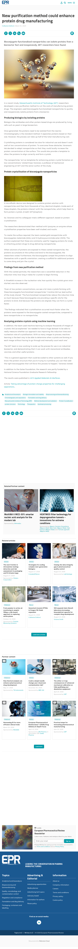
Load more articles (39, 634)
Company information (61, 885)
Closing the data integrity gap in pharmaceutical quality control (63, 567)
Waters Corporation (10, 579)
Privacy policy (58, 896)
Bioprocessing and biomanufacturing (57, 394)
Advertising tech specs (35, 892)
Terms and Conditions (43, 846)
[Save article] (72, 33)
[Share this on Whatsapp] (19, 33)
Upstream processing (44, 404)
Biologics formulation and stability (33, 394)
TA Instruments (18, 690)
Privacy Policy (59, 846)
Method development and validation (45, 401)
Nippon (52, 526)
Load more (39, 746)
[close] (73, 29)
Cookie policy (58, 900)
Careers (55, 889)
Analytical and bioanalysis (13, 394)
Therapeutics (31, 404)
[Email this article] (23, 33)
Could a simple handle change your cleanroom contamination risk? (37, 683)
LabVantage (68, 574)
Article (6, 562)
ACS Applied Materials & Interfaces (45, 378)
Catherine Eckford (8, 26)
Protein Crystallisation (66, 401)
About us (56, 881)
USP (65, 694)
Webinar (7, 605)
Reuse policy (32, 903)
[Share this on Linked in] (14, 33)
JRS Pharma (42, 732)
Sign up (68, 841)
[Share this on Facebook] (6, 33)
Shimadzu (17, 523)
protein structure (10, 404)
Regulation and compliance (12, 898)
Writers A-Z (28, 933)
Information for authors (35, 900)
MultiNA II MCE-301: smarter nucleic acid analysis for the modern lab (19, 517)
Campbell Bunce (34, 574)
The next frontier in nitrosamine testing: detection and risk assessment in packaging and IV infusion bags (12, 569)
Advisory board (33, 896)
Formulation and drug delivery (37, 398)
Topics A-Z (18, 933)
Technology (21, 404)
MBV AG (41, 690)
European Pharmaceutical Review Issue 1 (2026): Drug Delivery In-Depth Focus (39, 724)
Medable (16, 730)
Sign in (46, 29)
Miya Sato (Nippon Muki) (58, 528)
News (31, 605)
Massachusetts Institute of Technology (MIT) (39, 103)
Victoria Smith (58, 619)
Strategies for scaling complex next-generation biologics (38, 567)
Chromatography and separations (15, 398)
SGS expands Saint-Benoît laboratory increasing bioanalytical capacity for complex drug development (64, 611)
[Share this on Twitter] (10, 33)
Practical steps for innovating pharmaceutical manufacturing (64, 724)
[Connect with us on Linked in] (39, 922)
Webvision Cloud (44, 941)
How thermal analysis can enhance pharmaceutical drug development (12, 683)
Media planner (32, 888)
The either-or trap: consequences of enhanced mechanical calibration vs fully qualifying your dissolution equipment (64, 685)
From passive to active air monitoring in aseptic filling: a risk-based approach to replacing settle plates (13, 612)
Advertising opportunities (36, 884)
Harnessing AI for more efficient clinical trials (11, 723)
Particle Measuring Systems (10, 622)
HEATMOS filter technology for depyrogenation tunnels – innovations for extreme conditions (55, 519)
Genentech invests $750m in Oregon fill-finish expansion (38, 610)
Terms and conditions (61, 892)
